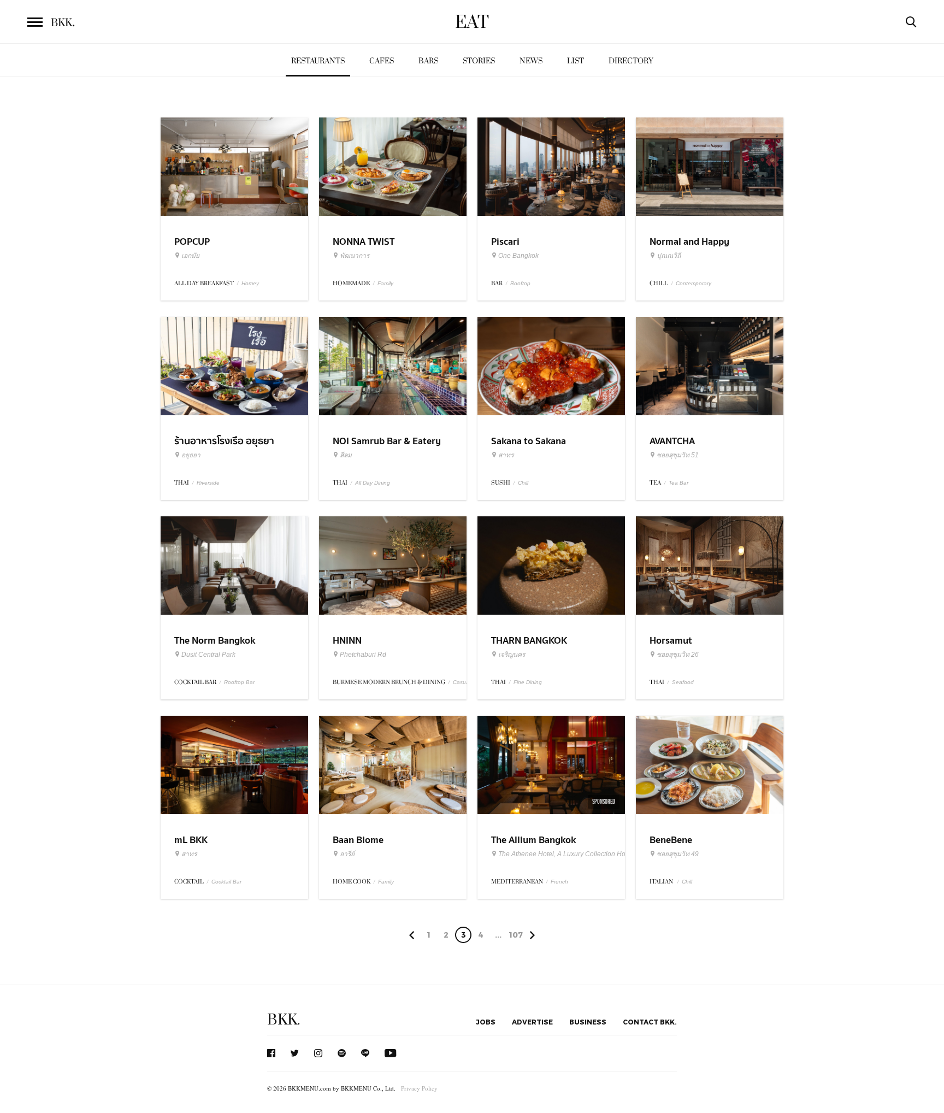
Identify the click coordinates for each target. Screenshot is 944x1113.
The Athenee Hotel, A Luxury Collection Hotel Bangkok (579, 854)
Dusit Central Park (208, 654)
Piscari (505, 242)
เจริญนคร (511, 654)
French (559, 882)
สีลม (346, 455)
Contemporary (693, 283)
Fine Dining (528, 682)
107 (516, 934)
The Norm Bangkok (214, 641)
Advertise (532, 1022)
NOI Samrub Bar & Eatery (387, 441)
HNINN (347, 641)
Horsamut (671, 641)
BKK (63, 23)
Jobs (485, 1022)
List (575, 61)
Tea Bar (678, 483)
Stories (479, 61)
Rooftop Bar (239, 682)
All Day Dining (372, 483)
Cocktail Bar (226, 882)
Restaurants (318, 61)
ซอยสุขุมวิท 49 (678, 854)
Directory (631, 61)
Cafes (381, 61)
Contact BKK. (650, 1022)
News (531, 61)
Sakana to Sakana (528, 441)
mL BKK (191, 840)
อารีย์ (347, 854)
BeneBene (671, 840)
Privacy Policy (419, 1088)
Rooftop (520, 283)
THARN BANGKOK (529, 641)
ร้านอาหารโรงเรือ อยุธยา (224, 441)
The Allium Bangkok (533, 840)
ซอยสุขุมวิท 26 (678, 654)
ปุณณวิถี (669, 255)
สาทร (506, 455)
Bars (428, 61)
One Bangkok (518, 255)
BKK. (283, 1020)
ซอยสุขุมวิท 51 (678, 455)
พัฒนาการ (354, 255)
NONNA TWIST (363, 242)
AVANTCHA (672, 441)
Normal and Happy (689, 242)
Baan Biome (358, 840)
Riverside (208, 483)
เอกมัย (190, 255)
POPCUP (192, 242)
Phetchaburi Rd (363, 654)
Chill (523, 483)
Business (587, 1022)
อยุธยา (190, 455)
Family (385, 283)
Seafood (683, 682)
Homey (250, 283)
